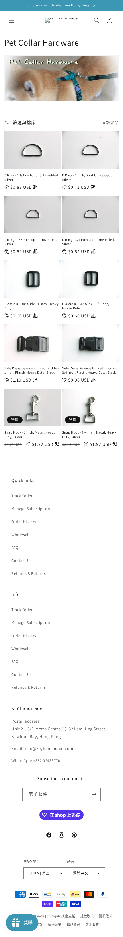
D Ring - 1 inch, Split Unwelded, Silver (87, 177)
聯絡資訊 (73, 925)
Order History (23, 521)
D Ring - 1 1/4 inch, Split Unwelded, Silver (31, 177)
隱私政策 (105, 916)
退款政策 (87, 916)
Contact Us (21, 560)
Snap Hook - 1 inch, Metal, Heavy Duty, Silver (29, 434)
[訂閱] (94, 794)
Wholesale (21, 534)
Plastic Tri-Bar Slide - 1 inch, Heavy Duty (31, 306)
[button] (11, 20)
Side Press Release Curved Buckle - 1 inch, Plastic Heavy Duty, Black (31, 370)
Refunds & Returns (28, 573)
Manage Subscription (30, 508)
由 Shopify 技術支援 (60, 916)
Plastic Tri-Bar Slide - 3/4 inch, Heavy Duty (85, 306)
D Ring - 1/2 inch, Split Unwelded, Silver (30, 241)
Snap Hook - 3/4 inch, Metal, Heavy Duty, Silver (89, 434)
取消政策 (92, 925)
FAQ (15, 547)
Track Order (22, 495)
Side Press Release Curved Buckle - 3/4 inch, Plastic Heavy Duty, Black (89, 370)
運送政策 (54, 925)
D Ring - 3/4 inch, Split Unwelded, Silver (88, 241)
